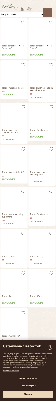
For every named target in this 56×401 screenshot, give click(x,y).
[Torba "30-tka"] (42, 281)
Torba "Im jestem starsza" (13, 88)
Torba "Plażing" (37, 257)
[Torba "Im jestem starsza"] (14, 72)
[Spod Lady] (8, 8)
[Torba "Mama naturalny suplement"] (14, 199)
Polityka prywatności (11, 370)
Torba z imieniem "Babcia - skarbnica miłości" (42, 89)
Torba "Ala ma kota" (11, 336)
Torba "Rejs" (7, 296)
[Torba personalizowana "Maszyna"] (14, 30)
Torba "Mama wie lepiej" (13, 172)
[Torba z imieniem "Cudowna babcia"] (14, 115)
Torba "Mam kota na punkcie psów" (39, 173)
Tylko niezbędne (28, 385)
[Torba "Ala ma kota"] (14, 320)
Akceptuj (28, 394)
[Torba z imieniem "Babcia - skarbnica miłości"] (42, 72)
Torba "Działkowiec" (39, 130)
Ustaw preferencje (28, 378)
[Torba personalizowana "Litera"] (42, 30)
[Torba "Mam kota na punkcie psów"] (42, 157)
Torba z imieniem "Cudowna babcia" (10, 131)
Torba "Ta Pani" (9, 257)
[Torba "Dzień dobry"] (42, 199)
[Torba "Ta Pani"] (14, 241)
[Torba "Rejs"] (14, 281)
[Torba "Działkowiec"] (42, 115)
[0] (16, 8)
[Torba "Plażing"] (42, 241)
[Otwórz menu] (47, 12)
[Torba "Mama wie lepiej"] (14, 157)
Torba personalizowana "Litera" (41, 47)
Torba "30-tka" (36, 296)
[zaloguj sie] (22, 8)
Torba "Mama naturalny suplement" (12, 215)
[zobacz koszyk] (29, 8)
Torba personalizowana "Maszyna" (13, 47)
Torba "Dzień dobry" (39, 214)
